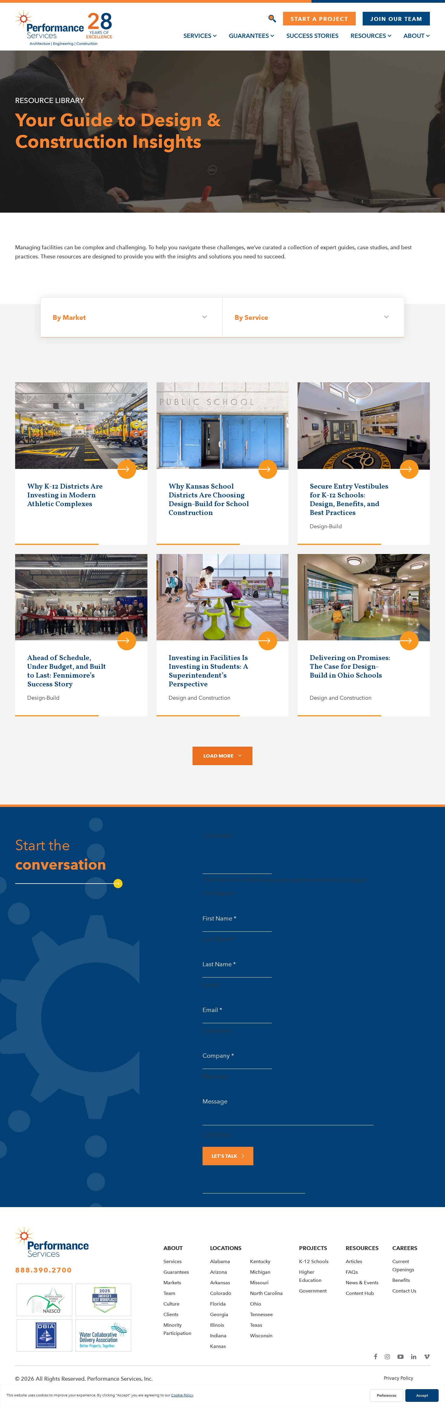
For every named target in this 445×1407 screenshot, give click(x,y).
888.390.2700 (43, 1270)
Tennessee (261, 1314)
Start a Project (319, 19)
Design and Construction (199, 698)
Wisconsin (261, 1336)
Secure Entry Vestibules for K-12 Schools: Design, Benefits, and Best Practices (349, 500)
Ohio (255, 1304)
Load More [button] (218, 756)
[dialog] (272, 18)
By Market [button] (69, 317)
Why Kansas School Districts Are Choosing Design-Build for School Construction (209, 500)
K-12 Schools (313, 1261)
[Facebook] (375, 1357)
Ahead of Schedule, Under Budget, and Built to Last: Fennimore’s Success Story (66, 671)
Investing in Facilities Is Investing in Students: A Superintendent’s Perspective (208, 671)
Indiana (218, 1336)
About (414, 35)
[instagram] (387, 1357)
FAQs (352, 1272)
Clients (170, 1314)
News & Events (362, 1283)
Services (197, 35)
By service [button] (251, 317)
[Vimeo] (427, 1357)
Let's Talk (224, 1156)
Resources (368, 35)
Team (169, 1293)
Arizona (218, 1272)
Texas (256, 1325)
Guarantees (249, 35)
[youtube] (400, 1357)
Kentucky (260, 1261)
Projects (313, 1248)
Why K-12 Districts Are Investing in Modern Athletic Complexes (65, 495)
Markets (172, 1283)
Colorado (220, 1293)
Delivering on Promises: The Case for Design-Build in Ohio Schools (350, 667)
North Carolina (266, 1293)
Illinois (217, 1325)
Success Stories (312, 35)
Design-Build (326, 526)
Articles (354, 1261)
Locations (226, 1248)
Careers (404, 1248)
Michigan (260, 1272)
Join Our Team (396, 19)
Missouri (259, 1283)
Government (313, 1291)
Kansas (218, 1346)
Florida (218, 1304)
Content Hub (360, 1293)
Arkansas (220, 1283)
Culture (171, 1304)
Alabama (220, 1261)
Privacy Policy (398, 1378)
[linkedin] (413, 1357)
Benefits (401, 1280)
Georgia (219, 1314)
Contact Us (404, 1291)
